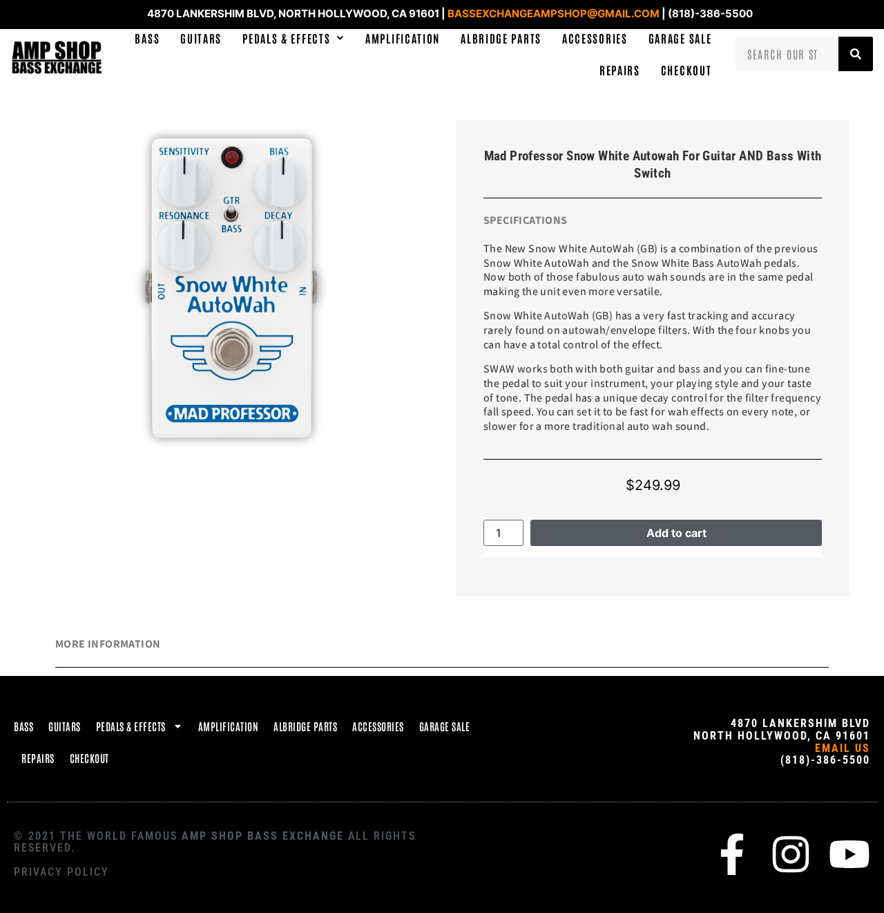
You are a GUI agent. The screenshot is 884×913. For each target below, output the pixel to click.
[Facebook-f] (732, 854)
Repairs (619, 70)
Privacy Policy (61, 871)
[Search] (855, 54)
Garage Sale (680, 38)
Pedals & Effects (286, 38)
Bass (147, 38)
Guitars (201, 38)
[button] (293, 38)
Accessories (595, 38)
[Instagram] (790, 854)
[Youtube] (849, 854)
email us (842, 748)
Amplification (402, 38)
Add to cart (676, 533)
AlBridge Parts (501, 38)
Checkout (686, 70)
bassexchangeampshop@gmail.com (554, 13)
